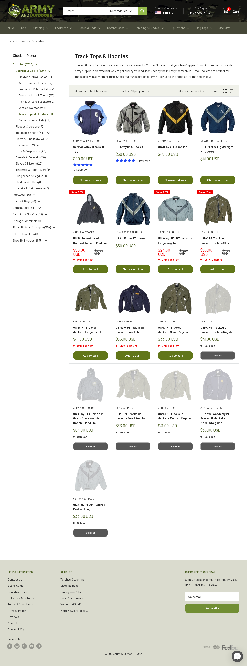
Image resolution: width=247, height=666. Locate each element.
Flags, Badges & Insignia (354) (32, 227)
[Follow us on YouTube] (31, 646)
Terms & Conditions (20, 604)
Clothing (38, 28)
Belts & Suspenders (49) (31, 151)
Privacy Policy (17, 610)
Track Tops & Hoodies (31, 40)
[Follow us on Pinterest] (24, 646)
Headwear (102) (25, 145)
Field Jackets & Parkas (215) (36, 77)
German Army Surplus (86, 140)
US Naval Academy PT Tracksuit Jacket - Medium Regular (215, 418)
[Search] (142, 11)
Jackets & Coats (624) (31, 70)
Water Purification (72, 604)
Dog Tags (202, 28)
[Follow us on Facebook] (9, 646)
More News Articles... (74, 610)
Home (11, 40)
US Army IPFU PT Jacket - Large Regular (175, 241)
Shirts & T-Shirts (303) (30, 138)
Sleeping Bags (69, 585)
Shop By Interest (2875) (28, 240)
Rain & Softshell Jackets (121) (37, 101)
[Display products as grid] (225, 91)
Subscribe (212, 608)
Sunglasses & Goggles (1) (31, 176)
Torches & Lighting (72, 579)
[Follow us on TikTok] (39, 646)
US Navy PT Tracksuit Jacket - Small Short (130, 330)
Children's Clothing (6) (29, 182)
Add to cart (90, 269)
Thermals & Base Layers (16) (33, 169)
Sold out (217, 355)
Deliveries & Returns (21, 598)
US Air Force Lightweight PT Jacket (216, 149)
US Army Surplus (126, 140)
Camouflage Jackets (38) (34, 120)
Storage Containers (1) (27, 221)
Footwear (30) (22, 194)
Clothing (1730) (23, 64)
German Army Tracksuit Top (88, 149)
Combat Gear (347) (25, 207)
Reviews (13, 617)
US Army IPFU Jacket (129, 147)
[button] (237, 656)
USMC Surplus (209, 232)
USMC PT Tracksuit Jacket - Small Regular (173, 330)
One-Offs (225, 28)
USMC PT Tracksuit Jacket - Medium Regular (217, 330)
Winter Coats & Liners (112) (35, 83)
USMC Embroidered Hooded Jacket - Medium (90, 241)
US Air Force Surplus (213, 140)
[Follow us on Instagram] (17, 646)
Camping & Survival (147, 28)
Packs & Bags (87, 28)
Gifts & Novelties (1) (25, 234)
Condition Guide (18, 592)
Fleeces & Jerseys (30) (30, 126)
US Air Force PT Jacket (131, 238)
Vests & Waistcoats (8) (33, 108)
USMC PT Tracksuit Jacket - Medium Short (215, 241)
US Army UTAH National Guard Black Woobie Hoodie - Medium (88, 418)
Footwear (61, 28)
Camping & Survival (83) (28, 214)
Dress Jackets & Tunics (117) (36, 95)
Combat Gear (115, 28)
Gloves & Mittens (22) (29, 163)
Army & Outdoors (83, 232)
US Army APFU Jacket (172, 147)
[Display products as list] (231, 91)
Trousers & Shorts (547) (31, 132)
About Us (14, 623)
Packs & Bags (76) (24, 201)
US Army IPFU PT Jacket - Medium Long (90, 507)
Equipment (178, 28)
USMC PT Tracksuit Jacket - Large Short (87, 330)
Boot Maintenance (72, 598)
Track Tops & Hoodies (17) (36, 114)
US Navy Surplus (126, 321)
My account (198, 13)
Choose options (90, 180)
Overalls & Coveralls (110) (31, 157)
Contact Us (15, 579)
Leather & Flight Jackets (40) (37, 89)
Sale (24, 28)
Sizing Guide (15, 585)
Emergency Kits (70, 592)
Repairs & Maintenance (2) (32, 188)
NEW (11, 28)
